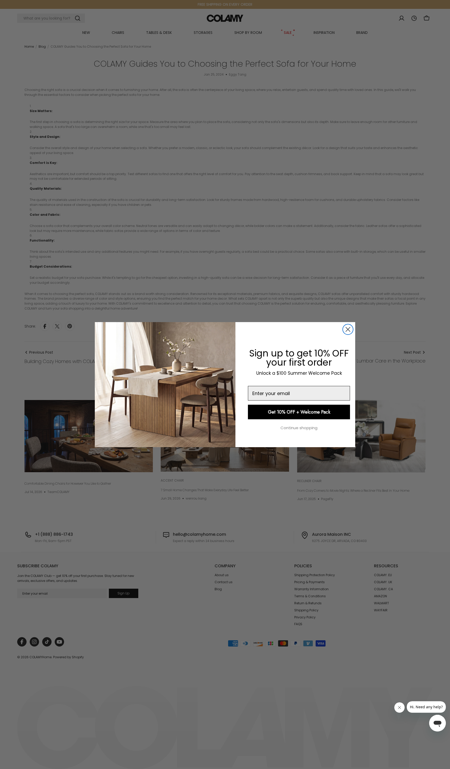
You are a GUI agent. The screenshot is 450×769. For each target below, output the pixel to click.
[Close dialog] (348, 329)
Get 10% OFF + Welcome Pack (299, 412)
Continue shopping (298, 427)
